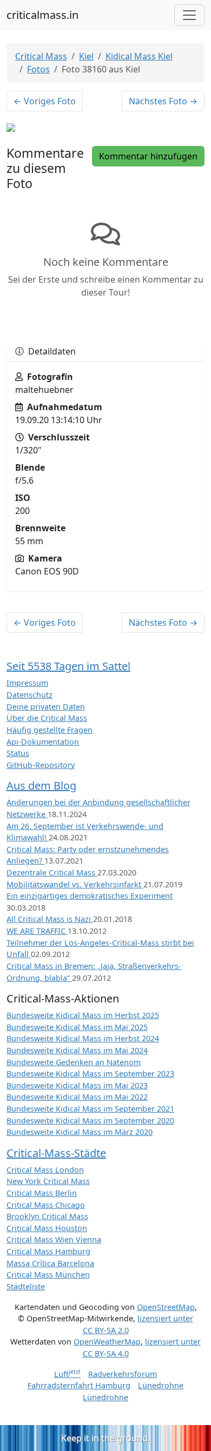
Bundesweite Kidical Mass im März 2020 (79, 1132)
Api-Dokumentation (42, 742)
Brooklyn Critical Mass (47, 1216)
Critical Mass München (48, 1274)
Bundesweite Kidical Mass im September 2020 (90, 1120)
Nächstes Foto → (163, 101)
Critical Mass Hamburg (48, 1251)
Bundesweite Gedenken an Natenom (73, 1062)
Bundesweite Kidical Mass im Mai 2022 (77, 1097)
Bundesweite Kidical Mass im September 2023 (90, 1073)
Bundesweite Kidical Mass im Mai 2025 (77, 1027)
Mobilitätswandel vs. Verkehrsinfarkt (74, 884)
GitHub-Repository (40, 765)
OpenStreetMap (166, 1307)
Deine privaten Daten (45, 706)
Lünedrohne (160, 1385)
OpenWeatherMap (107, 1341)
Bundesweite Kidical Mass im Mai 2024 (77, 1050)
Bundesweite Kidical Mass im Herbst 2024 (82, 1038)
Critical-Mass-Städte (56, 1153)
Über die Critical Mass (46, 718)
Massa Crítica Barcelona (50, 1263)
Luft (67, 1374)
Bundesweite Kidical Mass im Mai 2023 (77, 1085)
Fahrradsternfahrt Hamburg (79, 1385)
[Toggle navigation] (189, 15)
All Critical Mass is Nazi (49, 919)
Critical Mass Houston (46, 1228)
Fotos (38, 69)
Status (17, 753)
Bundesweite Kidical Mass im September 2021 (90, 1109)
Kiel (86, 56)
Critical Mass (41, 56)
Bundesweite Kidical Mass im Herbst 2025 (82, 1015)
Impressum (27, 683)
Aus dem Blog (41, 785)
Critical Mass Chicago (45, 1205)
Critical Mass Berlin (41, 1193)
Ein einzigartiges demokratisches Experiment (89, 896)
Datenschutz (29, 695)
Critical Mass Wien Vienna (53, 1239)
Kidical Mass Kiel (139, 56)
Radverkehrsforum (122, 1374)
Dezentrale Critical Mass (51, 872)
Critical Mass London (45, 1170)
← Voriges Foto (45, 101)
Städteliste (25, 1286)
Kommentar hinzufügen (148, 156)
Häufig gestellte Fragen (49, 730)
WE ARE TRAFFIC (37, 931)
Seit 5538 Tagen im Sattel (68, 666)
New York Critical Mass (48, 1181)
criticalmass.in (42, 15)
